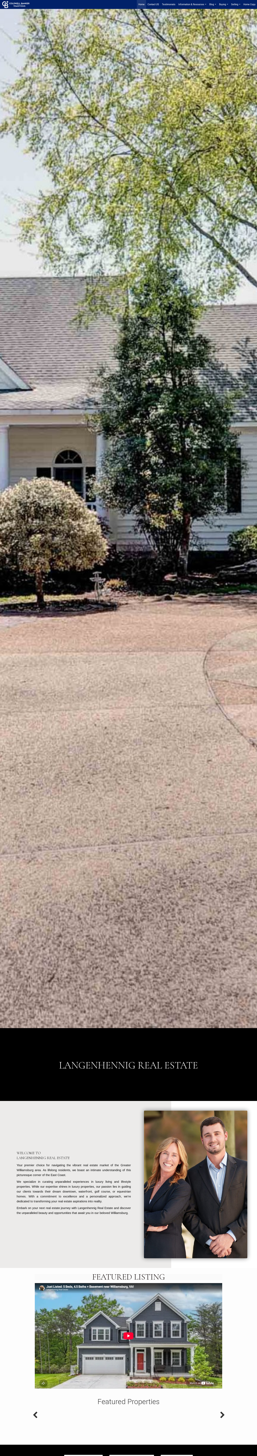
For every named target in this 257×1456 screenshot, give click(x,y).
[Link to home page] (17, 4)
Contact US (153, 4)
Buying (224, 6)
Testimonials (168, 4)
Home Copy (249, 4)
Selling (236, 6)
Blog (213, 6)
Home (141, 4)
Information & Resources (192, 6)
